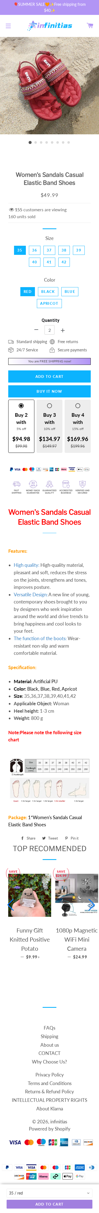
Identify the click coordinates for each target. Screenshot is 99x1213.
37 (49, 250)
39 (78, 250)
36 (34, 250)
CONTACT (49, 1053)
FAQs (49, 1028)
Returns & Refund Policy (49, 1091)
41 (49, 262)
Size (49, 238)
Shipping (49, 1036)
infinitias (58, 1121)
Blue (70, 291)
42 (64, 262)
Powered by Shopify (49, 1129)
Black (48, 291)
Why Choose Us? (49, 1062)
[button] (10, 905)
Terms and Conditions (50, 1083)
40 (34, 262)
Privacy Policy (49, 1075)
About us (49, 1045)
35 (20, 250)
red (28, 291)
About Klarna (49, 1109)
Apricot (49, 303)
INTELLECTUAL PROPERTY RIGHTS (49, 1100)
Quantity (50, 320)
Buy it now (49, 391)
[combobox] (49, 1193)
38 (64, 250)
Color (49, 280)
